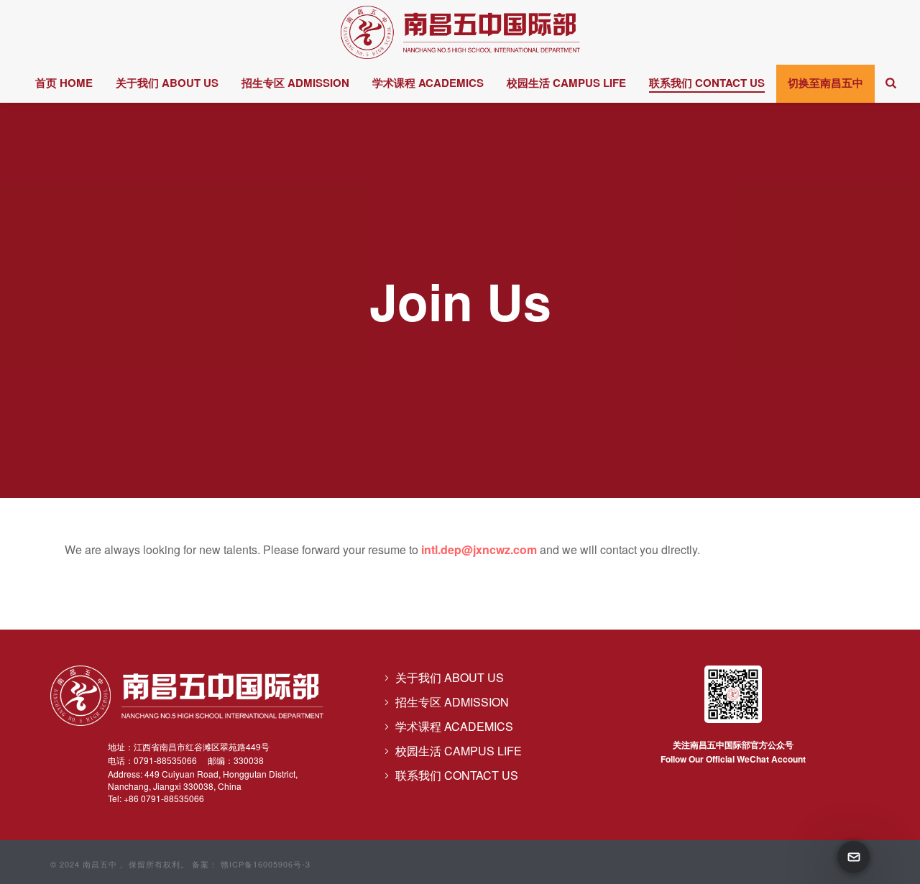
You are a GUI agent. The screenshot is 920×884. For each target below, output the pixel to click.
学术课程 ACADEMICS (428, 83)
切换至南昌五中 (825, 83)
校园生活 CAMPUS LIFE (566, 83)
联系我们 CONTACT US (707, 83)
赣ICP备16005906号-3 (264, 864)
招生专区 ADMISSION (295, 83)
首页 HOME (64, 83)
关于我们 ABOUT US (167, 83)
